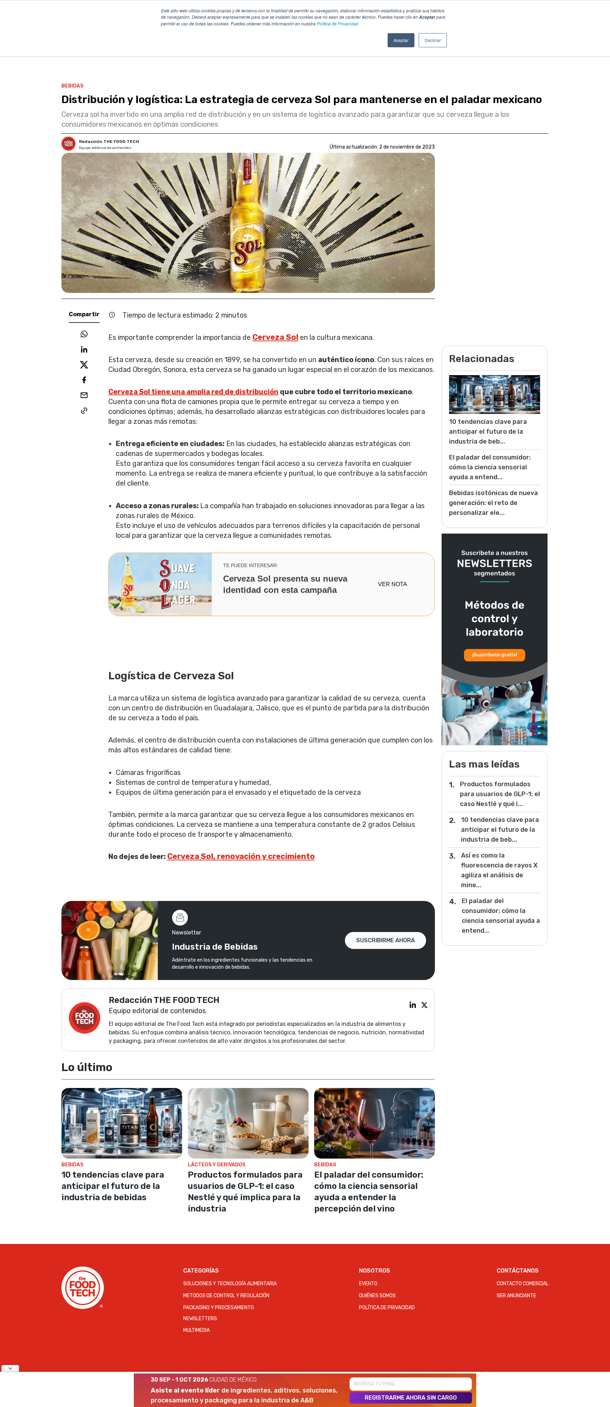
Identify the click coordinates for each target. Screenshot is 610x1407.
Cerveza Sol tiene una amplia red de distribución (193, 391)
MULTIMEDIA (196, 1330)
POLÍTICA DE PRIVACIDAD (387, 1308)
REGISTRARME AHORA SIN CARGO (411, 1397)
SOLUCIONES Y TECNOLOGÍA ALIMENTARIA (230, 1284)
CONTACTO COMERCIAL (523, 1284)
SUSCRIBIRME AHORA (385, 940)
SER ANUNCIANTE (516, 1296)
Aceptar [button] (401, 40)
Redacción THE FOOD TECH (109, 141)
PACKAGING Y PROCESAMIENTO (218, 1308)
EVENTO (368, 1284)
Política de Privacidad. (338, 23)
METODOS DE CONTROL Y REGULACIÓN (226, 1296)
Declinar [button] (433, 40)
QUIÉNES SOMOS (377, 1296)
